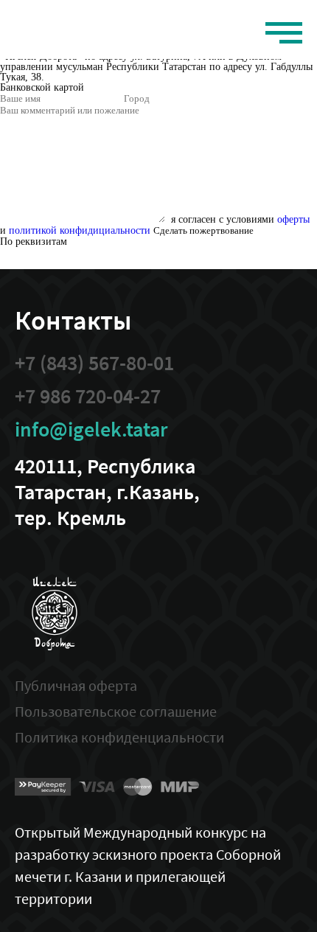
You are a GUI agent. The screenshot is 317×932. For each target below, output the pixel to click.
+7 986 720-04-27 (88, 396)
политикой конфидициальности (79, 230)
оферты (293, 219)
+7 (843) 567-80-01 (94, 363)
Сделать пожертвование (203, 230)
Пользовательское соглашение (116, 711)
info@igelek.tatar (91, 429)
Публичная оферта (76, 685)
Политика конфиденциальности (119, 737)
